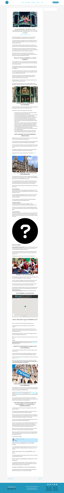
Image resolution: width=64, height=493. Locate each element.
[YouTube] (54, 484)
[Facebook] (48, 484)
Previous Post (10, 478)
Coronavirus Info (49, 489)
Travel (37, 2)
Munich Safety (55, 488)
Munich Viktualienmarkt (19, 393)
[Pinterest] (56, 484)
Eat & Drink (27, 2)
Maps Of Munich (49, 488)
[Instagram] (52, 484)
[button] (56, 2)
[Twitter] (50, 484)
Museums (33, 2)
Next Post (41, 478)
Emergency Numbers (49, 490)
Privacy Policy (55, 489)
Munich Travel (56, 490)
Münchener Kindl (34, 342)
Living (22, 2)
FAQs (42, 2)
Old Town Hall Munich (32, 393)
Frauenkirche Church (34, 392)
